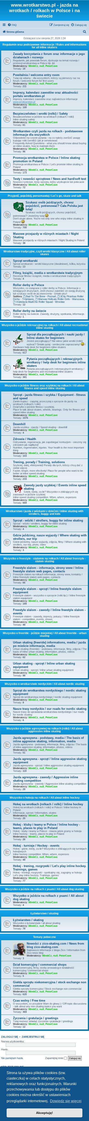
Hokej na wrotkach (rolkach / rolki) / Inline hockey (48, 804)
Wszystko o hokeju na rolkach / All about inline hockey (45, 797)
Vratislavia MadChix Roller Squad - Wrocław (40, 301)
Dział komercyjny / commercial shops (39, 964)
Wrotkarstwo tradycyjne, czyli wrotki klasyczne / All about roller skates (44, 253)
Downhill (19, 424)
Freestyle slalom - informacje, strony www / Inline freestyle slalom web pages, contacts (48, 569)
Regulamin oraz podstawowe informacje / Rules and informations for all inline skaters (44, 46)
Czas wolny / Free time (29, 1000)
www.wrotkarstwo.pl (24, 101)
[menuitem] (12, 25)
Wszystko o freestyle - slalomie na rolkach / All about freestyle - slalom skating (44, 560)
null (41, 66)
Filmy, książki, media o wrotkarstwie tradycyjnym (48, 273)
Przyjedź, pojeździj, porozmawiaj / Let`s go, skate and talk (44, 195)
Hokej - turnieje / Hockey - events (36, 845)
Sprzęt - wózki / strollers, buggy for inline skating (48, 520)
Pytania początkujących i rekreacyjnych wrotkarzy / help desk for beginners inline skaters (56, 362)
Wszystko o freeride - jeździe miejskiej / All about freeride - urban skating (44, 634)
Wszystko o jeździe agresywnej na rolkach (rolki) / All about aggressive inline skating (44, 730)
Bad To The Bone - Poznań (41, 296)
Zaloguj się (9, 1036)
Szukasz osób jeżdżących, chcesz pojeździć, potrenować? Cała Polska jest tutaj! (54, 206)
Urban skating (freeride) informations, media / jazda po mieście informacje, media (49, 644)
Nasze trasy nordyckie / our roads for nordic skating (49, 708)
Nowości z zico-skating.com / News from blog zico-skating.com (55, 945)
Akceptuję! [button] (44, 1113)
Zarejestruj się (33, 1036)
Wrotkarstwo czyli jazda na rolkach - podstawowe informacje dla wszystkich (48, 133)
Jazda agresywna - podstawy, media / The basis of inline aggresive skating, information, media (48, 739)
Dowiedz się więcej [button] (65, 1101)
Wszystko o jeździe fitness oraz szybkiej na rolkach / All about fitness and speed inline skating (44, 387)
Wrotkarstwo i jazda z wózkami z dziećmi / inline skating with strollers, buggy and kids (44, 513)
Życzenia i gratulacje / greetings (35, 1018)
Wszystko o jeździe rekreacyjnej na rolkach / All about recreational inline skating (45, 327)
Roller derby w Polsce (28, 285)
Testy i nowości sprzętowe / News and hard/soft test (49, 179)
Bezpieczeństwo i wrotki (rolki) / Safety (40, 113)
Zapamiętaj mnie (54, 1058)
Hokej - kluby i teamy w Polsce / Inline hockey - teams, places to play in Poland (46, 826)
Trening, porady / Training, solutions (39, 462)
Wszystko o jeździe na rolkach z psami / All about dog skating (44, 889)
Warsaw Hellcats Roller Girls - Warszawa (61, 299)
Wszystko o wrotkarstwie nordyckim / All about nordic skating (44, 684)
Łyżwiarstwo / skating (44, 913)
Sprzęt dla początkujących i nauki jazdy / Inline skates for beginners (56, 336)
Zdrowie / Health (24, 439)
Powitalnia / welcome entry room (36, 75)
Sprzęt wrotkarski (25, 260)
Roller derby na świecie (29, 311)
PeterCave (51, 66)
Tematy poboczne (44, 937)
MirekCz (33, 66)
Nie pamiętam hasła (12, 1058)
